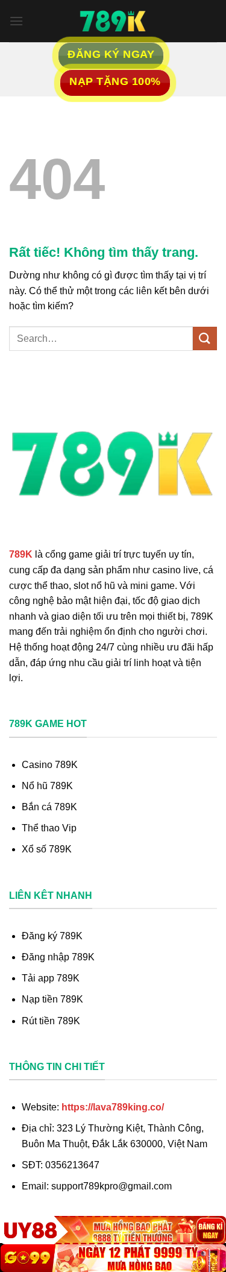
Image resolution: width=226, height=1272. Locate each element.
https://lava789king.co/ (112, 1107)
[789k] (113, 21)
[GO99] (113, 1258)
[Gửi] (205, 338)
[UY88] (113, 1230)
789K (21, 554)
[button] (16, 21)
